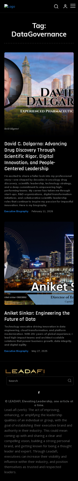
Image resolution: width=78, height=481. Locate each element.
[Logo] (9, 6)
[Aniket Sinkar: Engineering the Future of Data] (39, 263)
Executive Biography (16, 211)
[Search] (69, 381)
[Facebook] (39, 393)
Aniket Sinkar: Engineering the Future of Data (37, 316)
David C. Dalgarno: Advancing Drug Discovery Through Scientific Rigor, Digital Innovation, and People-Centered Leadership (35, 156)
